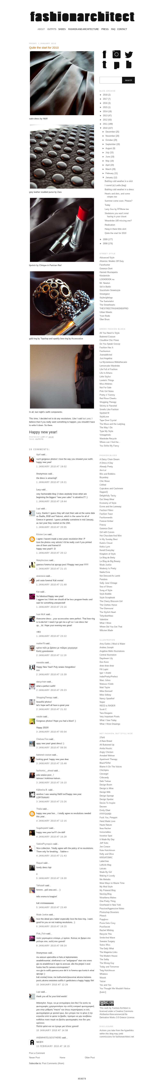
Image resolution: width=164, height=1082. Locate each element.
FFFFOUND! (105, 814)
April (38, 454)
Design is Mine (106, 788)
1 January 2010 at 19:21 (51, 482)
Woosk (103, 977)
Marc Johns (105, 680)
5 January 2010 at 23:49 (51, 907)
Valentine (104, 619)
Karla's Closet (106, 543)
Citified (103, 485)
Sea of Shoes (106, 586)
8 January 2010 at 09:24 (51, 945)
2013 (105, 115)
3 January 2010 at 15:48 (51, 763)
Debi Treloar (105, 781)
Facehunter (105, 265)
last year (86, 418)
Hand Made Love (107, 821)
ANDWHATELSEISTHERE (48, 1037)
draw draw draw (107, 665)
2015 (105, 107)
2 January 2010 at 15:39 (51, 674)
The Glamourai (106, 608)
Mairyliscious (42, 560)
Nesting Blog (105, 894)
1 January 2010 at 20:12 (51, 553)
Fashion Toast (106, 514)
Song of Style (106, 590)
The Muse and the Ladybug (112, 424)
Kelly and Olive (107, 854)
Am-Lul (103, 470)
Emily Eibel (105, 810)
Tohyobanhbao (106, 616)
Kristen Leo (41, 534)
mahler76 (40, 643)
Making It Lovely (107, 876)
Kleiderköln (105, 275)
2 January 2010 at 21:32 (51, 709)
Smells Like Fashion (109, 409)
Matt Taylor (105, 687)
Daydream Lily (106, 658)
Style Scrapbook (107, 597)
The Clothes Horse (108, 605)
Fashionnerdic (106, 517)
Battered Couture (107, 336)
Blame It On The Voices (111, 766)
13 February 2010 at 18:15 (53, 1046)
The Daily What (107, 948)
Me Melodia (105, 879)
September (111, 144)
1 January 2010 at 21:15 (51, 569)
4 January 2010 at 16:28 (51, 836)
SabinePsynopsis (44, 844)
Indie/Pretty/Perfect (109, 676)
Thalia (39, 809)
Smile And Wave (107, 937)
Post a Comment (37, 1053)
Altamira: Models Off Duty (112, 261)
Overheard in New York (110, 905)
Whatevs (104, 974)
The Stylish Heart (108, 612)
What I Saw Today (108, 720)
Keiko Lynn (105, 546)
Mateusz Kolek (107, 684)
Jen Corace (105, 846)
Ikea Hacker (105, 828)
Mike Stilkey (105, 695)
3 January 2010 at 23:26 (51, 801)
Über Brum (105, 319)
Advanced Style (107, 257)
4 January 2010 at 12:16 (51, 821)
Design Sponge (107, 796)
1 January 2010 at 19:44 (51, 501)
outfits (39, 439)
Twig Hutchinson (107, 970)
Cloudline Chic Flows (109, 340)
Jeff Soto (104, 843)
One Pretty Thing (107, 901)
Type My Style (106, 431)
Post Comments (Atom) (53, 1063)
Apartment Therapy (108, 759)
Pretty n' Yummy (107, 395)
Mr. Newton (105, 283)
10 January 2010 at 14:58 (52, 1030)
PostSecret (105, 927)
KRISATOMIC (106, 857)
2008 (105, 243)
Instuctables (105, 832)
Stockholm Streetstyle (110, 290)
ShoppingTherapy (44, 697)
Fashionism (105, 351)
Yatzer (103, 981)
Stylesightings (106, 297)
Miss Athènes (106, 384)
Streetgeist (105, 294)
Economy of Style (108, 503)
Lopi (43, 437)
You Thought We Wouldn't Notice (115, 988)
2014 (105, 111)
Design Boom (106, 785)
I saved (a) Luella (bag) (115, 185)
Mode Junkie (42, 914)
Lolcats (103, 868)
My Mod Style (106, 886)
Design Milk (105, 792)
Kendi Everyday (107, 550)
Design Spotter (106, 799)
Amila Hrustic (106, 748)
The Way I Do (106, 427)
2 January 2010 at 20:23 (51, 690)
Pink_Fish (41, 933)
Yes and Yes (105, 985)
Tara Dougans (106, 713)
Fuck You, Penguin (108, 817)
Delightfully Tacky (108, 495)
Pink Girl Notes (107, 391)
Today (107, 205)
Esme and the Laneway (110, 506)
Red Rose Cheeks (108, 398)
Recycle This (106, 934)
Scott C (103, 709)
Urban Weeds (106, 312)
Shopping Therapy (108, 402)
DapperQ (104, 492)
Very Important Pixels (110, 716)
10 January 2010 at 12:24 (52, 984)
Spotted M (104, 413)
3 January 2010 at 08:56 (51, 747)
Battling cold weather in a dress (119, 189)
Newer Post (34, 1057)
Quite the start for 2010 (115, 233)
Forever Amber (106, 521)
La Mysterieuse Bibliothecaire (113, 362)
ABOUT (41, 29)
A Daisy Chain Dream (109, 459)
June (108, 156)
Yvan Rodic (105, 316)
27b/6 (102, 737)
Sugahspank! (42, 828)
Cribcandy (104, 777)
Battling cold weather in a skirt (119, 181)
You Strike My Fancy (109, 446)
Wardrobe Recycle (108, 438)
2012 (105, 120)
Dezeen (103, 806)
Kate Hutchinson (107, 850)
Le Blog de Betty (107, 557)
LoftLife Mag (105, 865)
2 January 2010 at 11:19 (51, 655)
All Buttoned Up (107, 745)
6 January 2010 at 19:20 (51, 926)
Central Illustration (108, 655)
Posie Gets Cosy (107, 923)
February (110, 173)
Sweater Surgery (107, 941)
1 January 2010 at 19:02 (51, 466)
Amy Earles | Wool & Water (112, 644)
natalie (39, 716)
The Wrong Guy (107, 963)
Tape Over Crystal (108, 420)
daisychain (41, 681)
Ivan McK (40, 614)
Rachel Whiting (107, 930)
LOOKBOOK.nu (107, 279)
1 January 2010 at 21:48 (51, 584)
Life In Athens (106, 373)
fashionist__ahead (44, 770)
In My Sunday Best (109, 539)
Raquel (39, 863)
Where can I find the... (110, 442)
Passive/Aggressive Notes (112, 908)
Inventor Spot (106, 836)
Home (62, 1057)
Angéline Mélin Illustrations (112, 651)
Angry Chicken (106, 752)
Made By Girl (106, 872)
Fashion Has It (106, 347)
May (108, 161)
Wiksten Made (106, 630)
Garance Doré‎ (106, 528)
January (110, 177)
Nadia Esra (105, 572)
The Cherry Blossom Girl (111, 601)
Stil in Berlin (105, 287)
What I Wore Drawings (110, 724)
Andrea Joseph (107, 647)
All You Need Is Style (109, 333)
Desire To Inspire (107, 803)
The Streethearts (107, 305)
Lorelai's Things (107, 380)
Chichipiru (104, 770)
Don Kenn (104, 662)
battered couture (43, 755)
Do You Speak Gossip (110, 344)
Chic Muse (105, 481)
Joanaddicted (106, 355)
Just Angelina (106, 358)
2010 (105, 128)
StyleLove (104, 416)
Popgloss (104, 919)
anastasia (40, 576)
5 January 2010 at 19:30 (51, 878)
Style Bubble (105, 594)
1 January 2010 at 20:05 (51, 527)
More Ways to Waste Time (112, 883)
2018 (105, 95)
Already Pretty (106, 466)
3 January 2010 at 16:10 (51, 782)
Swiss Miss (105, 945)
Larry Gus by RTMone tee (117, 209)
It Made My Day (107, 839)
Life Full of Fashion (108, 369)
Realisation (110, 225)
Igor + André (105, 673)
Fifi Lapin (104, 669)
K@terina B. (42, 790)
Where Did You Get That (111, 626)
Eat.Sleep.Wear (107, 499)
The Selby (104, 959)
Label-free (104, 861)
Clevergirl (104, 774)
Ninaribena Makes (108, 897)
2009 (105, 239)
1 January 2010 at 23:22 (51, 636)
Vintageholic (105, 435)
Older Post (90, 1057)
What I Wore (105, 623)
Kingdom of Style (108, 554)
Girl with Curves (107, 532)
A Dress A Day (106, 463)
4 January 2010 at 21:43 (51, 856)
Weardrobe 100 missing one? (118, 220)
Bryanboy (104, 477)
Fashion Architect (120, 1008)
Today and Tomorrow (109, 967)
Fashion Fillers (106, 510)
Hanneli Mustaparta (109, 272)
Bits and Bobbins (107, 474)
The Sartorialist (107, 301)
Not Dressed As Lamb (110, 576)
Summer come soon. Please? (118, 201)
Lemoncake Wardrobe (110, 366)
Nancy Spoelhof (107, 698)
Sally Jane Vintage (108, 583)
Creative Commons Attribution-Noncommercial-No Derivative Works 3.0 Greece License (117, 1014)
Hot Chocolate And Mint (111, 535)
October (110, 140)
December (111, 132)
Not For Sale (105, 387)
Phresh (103, 916)
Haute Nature (106, 825)
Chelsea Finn (42, 739)
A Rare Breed (106, 741)
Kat (38, 592)
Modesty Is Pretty (108, 568)
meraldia (40, 662)
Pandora (103, 579)
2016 (105, 103)
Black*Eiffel (105, 763)
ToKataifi (40, 885)
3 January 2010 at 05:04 (51, 732)
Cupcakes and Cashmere (111, 488)
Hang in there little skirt (115, 229)
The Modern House (108, 956)
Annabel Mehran (107, 755)
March (109, 169)
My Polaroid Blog (107, 890)
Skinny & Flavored (108, 406)
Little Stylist (105, 376)
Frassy (103, 525)
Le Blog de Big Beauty (110, 561)
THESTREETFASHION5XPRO (114, 308)
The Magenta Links (108, 952)
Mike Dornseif (106, 691)
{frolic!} (103, 992)
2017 (105, 99)
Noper (102, 702)
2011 (105, 124)
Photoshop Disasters (109, 912)
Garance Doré (106, 268)
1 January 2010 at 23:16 (51, 607)
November (111, 136)
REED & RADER (107, 705)
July (108, 152)
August (109, 148)
